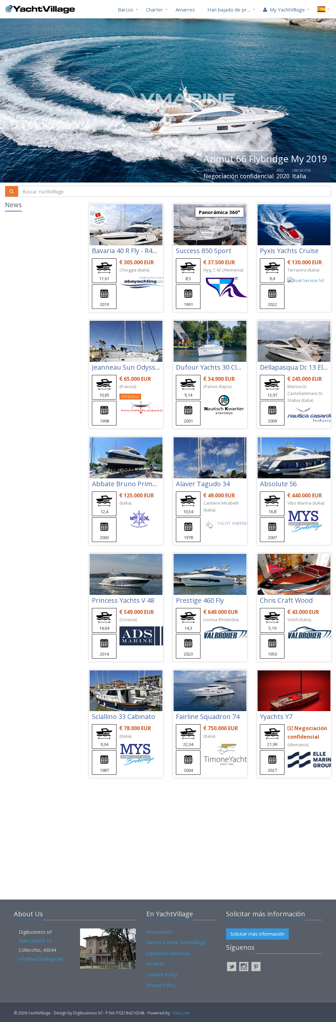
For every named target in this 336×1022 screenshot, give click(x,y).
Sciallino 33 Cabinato (123, 716)
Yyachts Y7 (276, 716)
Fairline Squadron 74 (208, 716)
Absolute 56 (278, 483)
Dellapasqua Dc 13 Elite (295, 367)
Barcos (126, 9)
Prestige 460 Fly (200, 600)
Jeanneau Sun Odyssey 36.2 (134, 367)
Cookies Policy (161, 974)
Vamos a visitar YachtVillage (175, 942)
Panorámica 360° (219, 212)
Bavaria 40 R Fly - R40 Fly (129, 250)
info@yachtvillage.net (41, 959)
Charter (154, 9)
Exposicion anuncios (167, 953)
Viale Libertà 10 (35, 941)
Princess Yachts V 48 (123, 600)
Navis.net (181, 1013)
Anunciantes (159, 932)
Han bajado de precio (231, 9)
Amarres (185, 9)
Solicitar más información (257, 934)
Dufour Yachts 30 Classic (213, 367)
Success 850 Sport (203, 250)
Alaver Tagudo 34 (203, 483)
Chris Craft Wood (286, 600)
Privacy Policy (160, 985)
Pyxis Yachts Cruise (289, 250)
